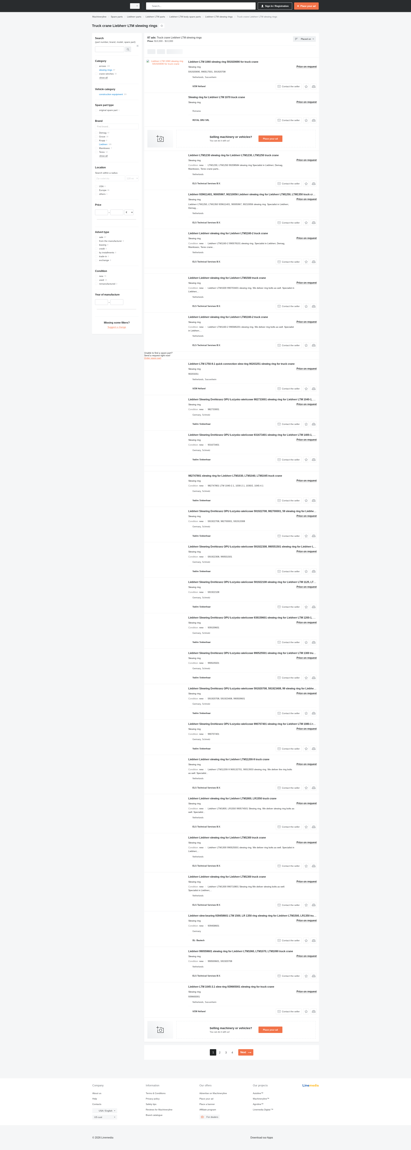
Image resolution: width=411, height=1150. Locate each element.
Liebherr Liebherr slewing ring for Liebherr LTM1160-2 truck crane (228, 233)
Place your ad (270, 138)
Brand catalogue (154, 1115)
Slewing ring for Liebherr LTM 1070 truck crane (216, 97)
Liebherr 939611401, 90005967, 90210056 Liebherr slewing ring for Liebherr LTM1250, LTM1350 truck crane (252, 194)
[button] (306, 86)
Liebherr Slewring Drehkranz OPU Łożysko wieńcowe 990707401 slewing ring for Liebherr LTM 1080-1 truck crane (257, 724)
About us (96, 1093)
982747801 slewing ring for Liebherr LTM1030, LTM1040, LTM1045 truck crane (235, 475)
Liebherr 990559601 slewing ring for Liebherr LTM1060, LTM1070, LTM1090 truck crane (240, 951)
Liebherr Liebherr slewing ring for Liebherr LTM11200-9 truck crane (228, 759)
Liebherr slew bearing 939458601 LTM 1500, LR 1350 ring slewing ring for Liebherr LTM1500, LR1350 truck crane (256, 915)
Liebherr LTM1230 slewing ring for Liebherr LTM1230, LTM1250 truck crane (233, 155)
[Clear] (137, 46)
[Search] (149, 6)
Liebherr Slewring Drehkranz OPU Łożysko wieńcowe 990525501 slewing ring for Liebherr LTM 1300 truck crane (256, 653)
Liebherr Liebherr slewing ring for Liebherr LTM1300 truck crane (227, 837)
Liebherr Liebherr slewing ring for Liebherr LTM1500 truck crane (227, 278)
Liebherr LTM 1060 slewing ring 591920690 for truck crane (223, 61)
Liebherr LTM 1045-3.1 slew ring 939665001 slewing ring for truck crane (231, 986)
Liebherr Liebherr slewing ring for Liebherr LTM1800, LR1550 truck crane (232, 798)
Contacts (96, 1104)
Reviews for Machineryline (159, 1109)
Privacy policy (153, 1098)
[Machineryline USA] (109, 6)
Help (94, 1098)
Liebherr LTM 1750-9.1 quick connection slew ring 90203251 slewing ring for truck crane (241, 363)
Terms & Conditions (156, 1093)
